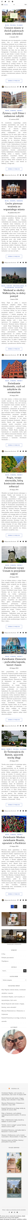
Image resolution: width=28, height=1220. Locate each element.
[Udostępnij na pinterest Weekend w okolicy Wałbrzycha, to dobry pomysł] (23, 355)
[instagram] (8, 1)
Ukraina (20, 200)
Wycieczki (19, 287)
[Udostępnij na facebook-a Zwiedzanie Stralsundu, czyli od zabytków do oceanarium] (18, 451)
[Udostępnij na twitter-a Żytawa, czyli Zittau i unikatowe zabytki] (20, 175)
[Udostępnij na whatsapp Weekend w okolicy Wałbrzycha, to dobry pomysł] (25, 355)
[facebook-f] (9, 1212)
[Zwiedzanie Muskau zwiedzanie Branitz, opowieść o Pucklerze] (14, 824)
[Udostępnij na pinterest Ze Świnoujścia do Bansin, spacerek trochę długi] (23, 811)
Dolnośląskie (18, 286)
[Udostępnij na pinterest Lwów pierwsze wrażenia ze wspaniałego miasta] (23, 262)
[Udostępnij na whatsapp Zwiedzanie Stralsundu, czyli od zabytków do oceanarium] (25, 451)
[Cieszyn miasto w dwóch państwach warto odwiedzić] (14, 16)
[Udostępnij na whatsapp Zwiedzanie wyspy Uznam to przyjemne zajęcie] (25, 632)
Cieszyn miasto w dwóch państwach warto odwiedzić (14, 30)
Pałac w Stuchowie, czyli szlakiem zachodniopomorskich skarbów (11, 1114)
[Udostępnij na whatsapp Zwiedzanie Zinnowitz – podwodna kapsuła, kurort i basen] (25, 726)
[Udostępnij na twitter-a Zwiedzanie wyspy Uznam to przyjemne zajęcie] (20, 632)
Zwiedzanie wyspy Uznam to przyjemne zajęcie (14, 570)
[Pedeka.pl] (5, 4)
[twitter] (5, 1)
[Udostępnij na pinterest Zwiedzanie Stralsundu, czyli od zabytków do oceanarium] (23, 451)
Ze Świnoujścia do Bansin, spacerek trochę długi (14, 754)
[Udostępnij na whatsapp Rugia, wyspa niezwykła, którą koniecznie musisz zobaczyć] (25, 541)
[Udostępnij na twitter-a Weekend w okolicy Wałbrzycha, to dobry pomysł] (20, 355)
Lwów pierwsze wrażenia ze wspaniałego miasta (14, 206)
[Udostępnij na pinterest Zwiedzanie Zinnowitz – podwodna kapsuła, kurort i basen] (23, 726)
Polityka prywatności (8, 957)
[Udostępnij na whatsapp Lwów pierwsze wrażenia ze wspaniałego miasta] (25, 262)
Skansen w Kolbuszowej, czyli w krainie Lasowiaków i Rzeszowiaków (13, 1135)
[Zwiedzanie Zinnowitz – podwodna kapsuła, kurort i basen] (14, 645)
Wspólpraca (5, 961)
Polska (13, 25)
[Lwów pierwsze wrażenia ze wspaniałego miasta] (14, 189)
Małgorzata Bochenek (10, 87)
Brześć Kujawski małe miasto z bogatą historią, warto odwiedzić (12, 1098)
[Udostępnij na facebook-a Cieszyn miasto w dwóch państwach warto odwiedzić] (18, 87)
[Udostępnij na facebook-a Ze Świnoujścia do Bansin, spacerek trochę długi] (18, 811)
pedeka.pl (15, 1088)
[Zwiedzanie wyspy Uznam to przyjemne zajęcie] (14, 554)
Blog (7, 25)
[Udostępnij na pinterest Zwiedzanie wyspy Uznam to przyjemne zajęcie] (23, 632)
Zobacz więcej (14, 80)
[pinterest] (12, 1)
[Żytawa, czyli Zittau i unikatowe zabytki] (14, 100)
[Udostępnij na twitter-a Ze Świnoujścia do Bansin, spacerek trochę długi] (20, 811)
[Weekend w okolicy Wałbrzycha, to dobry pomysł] (14, 275)
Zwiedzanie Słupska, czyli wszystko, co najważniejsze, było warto (13, 1093)
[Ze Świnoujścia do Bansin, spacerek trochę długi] (14, 739)
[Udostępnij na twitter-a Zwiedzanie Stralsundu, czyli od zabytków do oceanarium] (20, 451)
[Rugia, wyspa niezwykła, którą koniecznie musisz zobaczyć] (14, 464)
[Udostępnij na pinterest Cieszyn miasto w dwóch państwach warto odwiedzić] (23, 87)
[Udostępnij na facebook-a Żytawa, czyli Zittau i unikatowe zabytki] (18, 175)
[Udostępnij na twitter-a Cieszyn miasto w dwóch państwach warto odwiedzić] (20, 87)
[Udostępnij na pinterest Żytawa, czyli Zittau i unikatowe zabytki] (23, 175)
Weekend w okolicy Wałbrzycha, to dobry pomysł (14, 293)
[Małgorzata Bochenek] (3, 87)
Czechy (9, 286)
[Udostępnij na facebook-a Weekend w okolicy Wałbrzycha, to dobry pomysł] (18, 355)
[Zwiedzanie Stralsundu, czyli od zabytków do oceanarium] (14, 369)
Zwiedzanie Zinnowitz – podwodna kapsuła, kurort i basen (14, 662)
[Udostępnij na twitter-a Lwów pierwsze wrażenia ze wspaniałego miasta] (20, 262)
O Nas (3, 954)
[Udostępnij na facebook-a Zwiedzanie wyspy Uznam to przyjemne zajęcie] (18, 632)
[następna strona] (24, 906)
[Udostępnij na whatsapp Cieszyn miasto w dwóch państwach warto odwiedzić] (25, 87)
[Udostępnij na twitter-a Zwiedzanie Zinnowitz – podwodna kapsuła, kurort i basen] (20, 726)
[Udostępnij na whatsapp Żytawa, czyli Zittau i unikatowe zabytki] (25, 175)
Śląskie (20, 25)
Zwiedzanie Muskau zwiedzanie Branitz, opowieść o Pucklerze (14, 840)
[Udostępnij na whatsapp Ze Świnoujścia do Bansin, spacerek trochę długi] (25, 811)
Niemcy (20, 110)
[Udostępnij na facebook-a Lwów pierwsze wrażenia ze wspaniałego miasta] (18, 262)
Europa (13, 110)
